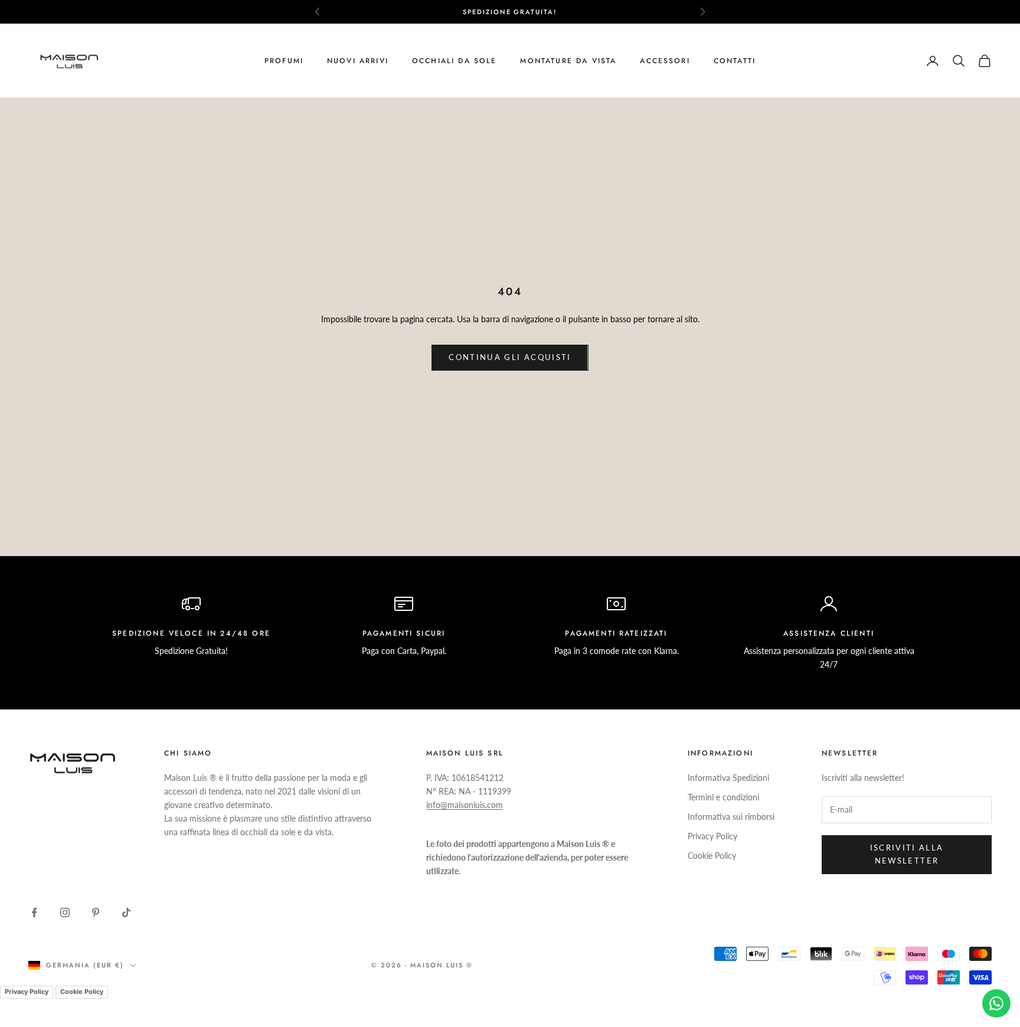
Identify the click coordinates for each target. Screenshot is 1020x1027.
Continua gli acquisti (510, 357)
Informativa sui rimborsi (731, 817)
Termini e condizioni (723, 797)
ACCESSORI (664, 60)
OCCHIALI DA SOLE (454, 60)
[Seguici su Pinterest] (96, 912)
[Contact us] (996, 1003)
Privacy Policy (712, 836)
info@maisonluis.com (464, 805)
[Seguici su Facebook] (34, 912)
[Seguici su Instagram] (65, 912)
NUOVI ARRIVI (357, 60)
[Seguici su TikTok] (126, 912)
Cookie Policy (712, 856)
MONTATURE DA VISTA (568, 60)
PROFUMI (283, 60)
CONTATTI (735, 60)
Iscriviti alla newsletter (907, 854)
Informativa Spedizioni (728, 778)
